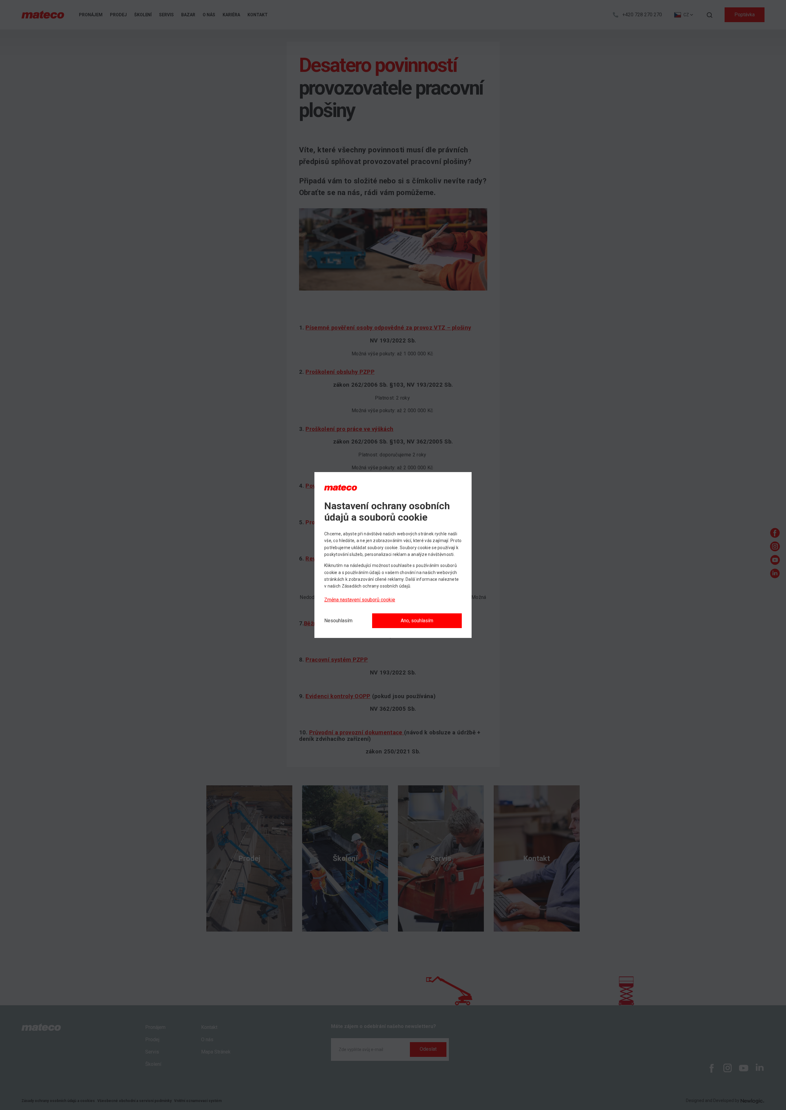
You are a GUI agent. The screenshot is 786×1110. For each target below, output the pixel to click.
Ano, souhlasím (417, 620)
